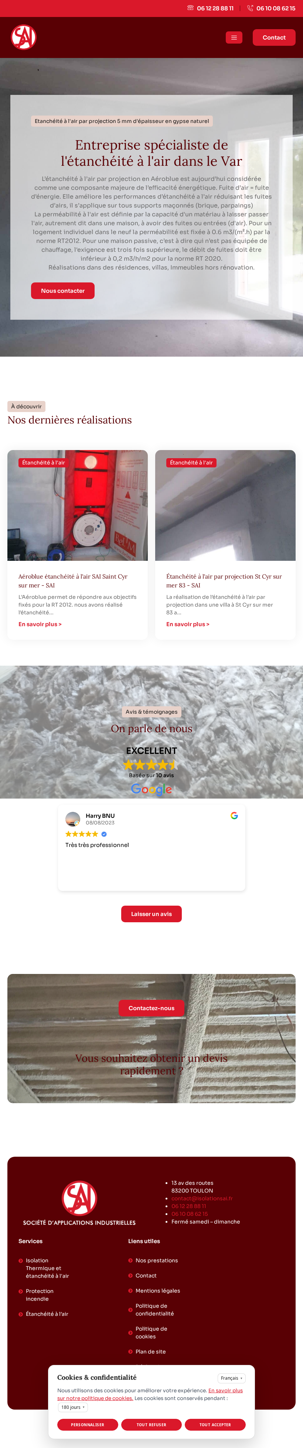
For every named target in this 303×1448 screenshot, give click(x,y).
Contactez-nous (151, 1008)
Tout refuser (152, 1424)
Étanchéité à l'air (43, 462)
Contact (274, 37)
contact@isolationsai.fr (202, 1198)
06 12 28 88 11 (188, 1206)
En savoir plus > (40, 624)
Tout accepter (215, 1424)
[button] (122, 121)
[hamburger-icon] (234, 37)
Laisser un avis (151, 913)
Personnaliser (87, 1424)
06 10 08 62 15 (189, 1214)
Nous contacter (63, 290)
